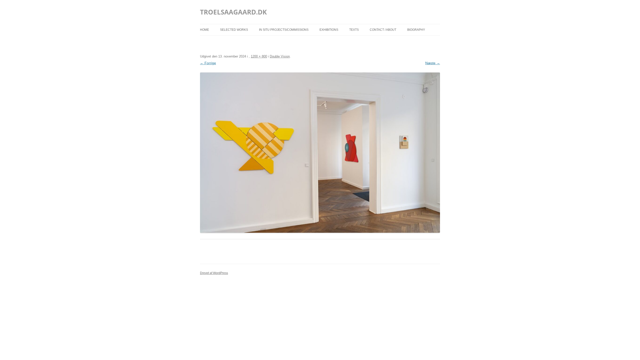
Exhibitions (329, 30)
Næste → (432, 63)
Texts (354, 30)
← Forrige (208, 63)
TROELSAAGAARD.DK (233, 12)
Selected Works (234, 30)
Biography (416, 30)
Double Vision (280, 56)
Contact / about (383, 30)
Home (204, 30)
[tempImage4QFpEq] (320, 152)
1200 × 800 (259, 56)
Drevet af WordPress (214, 273)
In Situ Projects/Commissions (283, 30)
